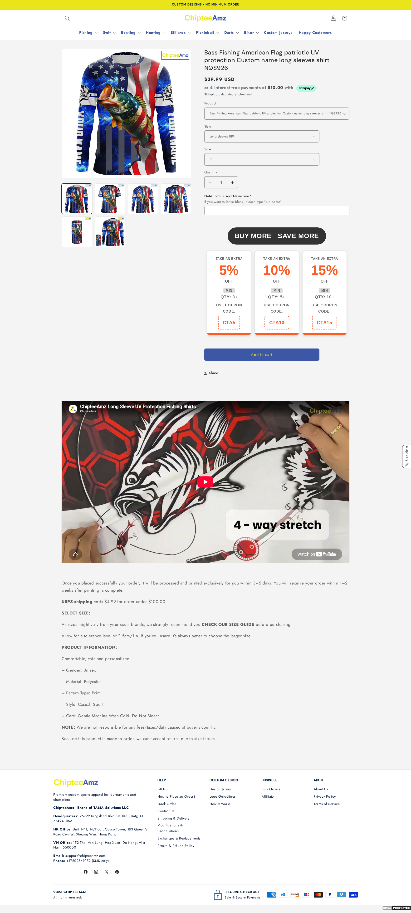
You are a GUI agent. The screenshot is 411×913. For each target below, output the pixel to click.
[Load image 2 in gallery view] (110, 199)
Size (207, 149)
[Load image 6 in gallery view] (110, 232)
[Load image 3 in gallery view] (143, 199)
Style (207, 126)
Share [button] (213, 373)
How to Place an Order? (176, 796)
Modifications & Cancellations (170, 828)
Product (210, 103)
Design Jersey (220, 789)
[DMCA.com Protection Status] (396, 909)
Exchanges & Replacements (179, 838)
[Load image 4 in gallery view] (176, 199)
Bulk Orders (271, 789)
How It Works (220, 803)
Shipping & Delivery (173, 818)
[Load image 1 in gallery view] (77, 199)
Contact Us (166, 811)
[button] (67, 18)
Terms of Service (327, 803)
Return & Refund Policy (175, 845)
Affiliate (268, 796)
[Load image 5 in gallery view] (77, 232)
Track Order (166, 803)
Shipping (211, 94)
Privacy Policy (325, 796)
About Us (321, 789)
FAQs (161, 789)
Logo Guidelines (223, 796)
